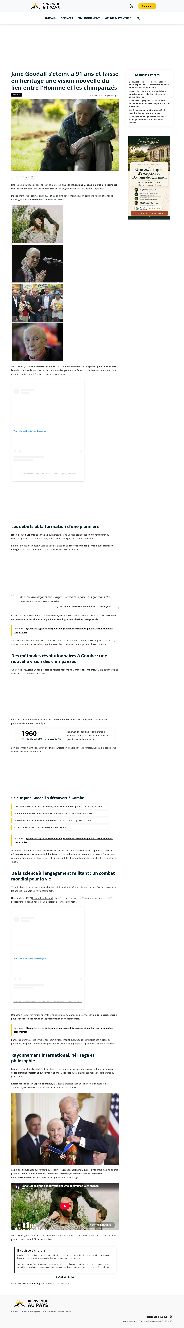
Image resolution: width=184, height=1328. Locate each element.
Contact (15, 1311)
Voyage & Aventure (118, 18)
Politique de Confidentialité (57, 1311)
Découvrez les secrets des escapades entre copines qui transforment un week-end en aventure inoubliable (149, 84)
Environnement (88, 18)
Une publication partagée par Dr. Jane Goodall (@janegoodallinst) (48, 473)
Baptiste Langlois (112, 95)
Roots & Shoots (68, 1235)
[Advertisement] (92, 44)
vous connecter (31, 1283)
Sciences (67, 18)
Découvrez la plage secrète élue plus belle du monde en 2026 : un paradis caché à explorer (149, 103)
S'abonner (147, 6)
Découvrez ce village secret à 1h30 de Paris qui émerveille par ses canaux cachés (147, 119)
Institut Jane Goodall (42, 898)
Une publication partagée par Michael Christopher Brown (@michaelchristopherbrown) (50, 1001)
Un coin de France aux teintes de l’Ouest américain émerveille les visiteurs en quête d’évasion (148, 94)
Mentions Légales (31, 1311)
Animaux (50, 18)
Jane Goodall (69, 534)
